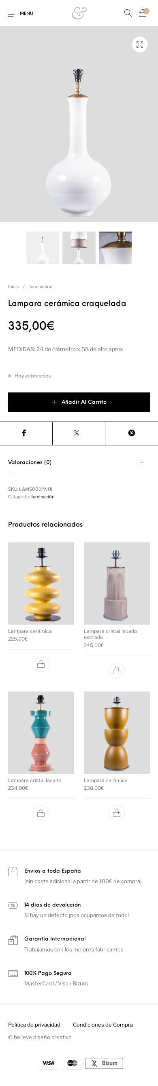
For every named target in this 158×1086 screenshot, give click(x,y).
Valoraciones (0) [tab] (29, 462)
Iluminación (40, 286)
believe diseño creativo (43, 1037)
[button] (41, 664)
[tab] (79, 462)
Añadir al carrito (84, 402)
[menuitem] (34, 1025)
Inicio (13, 286)
